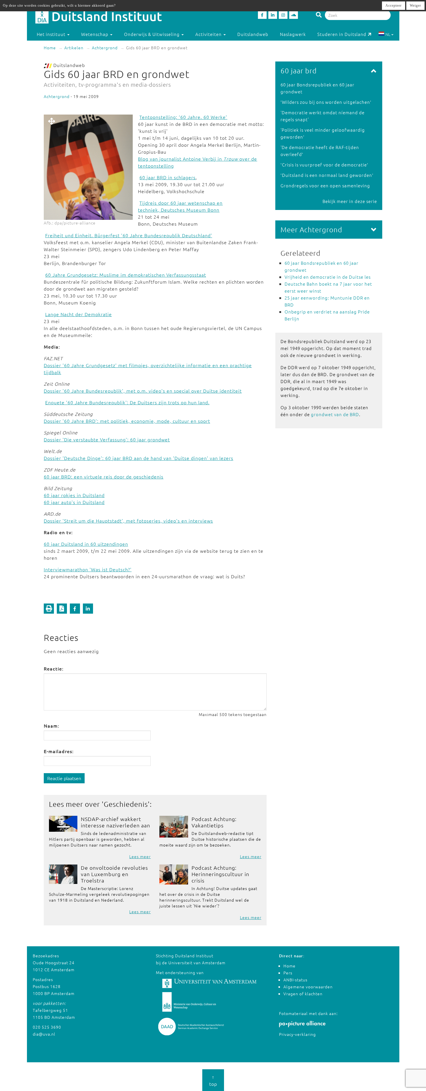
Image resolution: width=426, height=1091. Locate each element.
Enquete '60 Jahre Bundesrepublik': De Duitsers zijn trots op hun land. (127, 402)
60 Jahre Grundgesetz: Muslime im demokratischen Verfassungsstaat (125, 274)
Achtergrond (105, 47)
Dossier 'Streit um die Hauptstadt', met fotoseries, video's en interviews (128, 520)
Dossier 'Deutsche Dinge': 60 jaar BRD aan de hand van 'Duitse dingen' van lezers (138, 458)
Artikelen (73, 47)
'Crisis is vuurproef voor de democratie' (324, 165)
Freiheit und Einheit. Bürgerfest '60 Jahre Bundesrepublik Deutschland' (128, 235)
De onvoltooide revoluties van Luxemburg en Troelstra (114, 874)
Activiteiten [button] (209, 34)
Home (50, 47)
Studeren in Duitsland (341, 34)
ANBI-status (295, 980)
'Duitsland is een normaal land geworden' (327, 175)
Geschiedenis (126, 804)
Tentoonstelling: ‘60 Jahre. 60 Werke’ (183, 117)
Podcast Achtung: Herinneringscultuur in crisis (220, 874)
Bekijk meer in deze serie (350, 201)
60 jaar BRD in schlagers (167, 177)
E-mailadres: (59, 751)
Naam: (51, 725)
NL (388, 34)
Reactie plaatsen (64, 778)
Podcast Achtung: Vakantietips (214, 822)
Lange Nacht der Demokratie (78, 314)
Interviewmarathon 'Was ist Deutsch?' (88, 569)
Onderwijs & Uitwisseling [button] (152, 34)
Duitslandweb (252, 34)
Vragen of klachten (303, 993)
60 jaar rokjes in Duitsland (74, 495)
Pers (287, 973)
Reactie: (53, 668)
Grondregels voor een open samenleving (325, 185)
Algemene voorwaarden (308, 986)
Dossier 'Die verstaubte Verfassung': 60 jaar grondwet (107, 439)
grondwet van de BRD (335, 414)
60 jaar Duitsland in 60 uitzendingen (86, 544)
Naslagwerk (293, 34)
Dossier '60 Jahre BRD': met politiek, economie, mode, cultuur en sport (127, 421)
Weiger (415, 5)
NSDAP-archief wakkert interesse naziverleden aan (115, 822)
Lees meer (140, 856)
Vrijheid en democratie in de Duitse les (328, 277)
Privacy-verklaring (297, 1034)
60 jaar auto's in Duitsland (74, 502)
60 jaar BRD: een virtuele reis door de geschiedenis (103, 476)
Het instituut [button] (52, 34)
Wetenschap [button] (95, 34)
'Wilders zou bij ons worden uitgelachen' (326, 102)
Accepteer (393, 5)
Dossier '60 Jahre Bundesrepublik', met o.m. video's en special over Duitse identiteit (143, 390)
